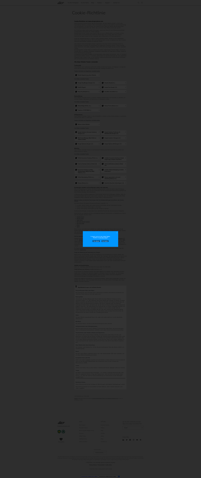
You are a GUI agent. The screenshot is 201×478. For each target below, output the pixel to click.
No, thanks (105, 241)
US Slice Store (103, 237)
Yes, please (96, 241)
